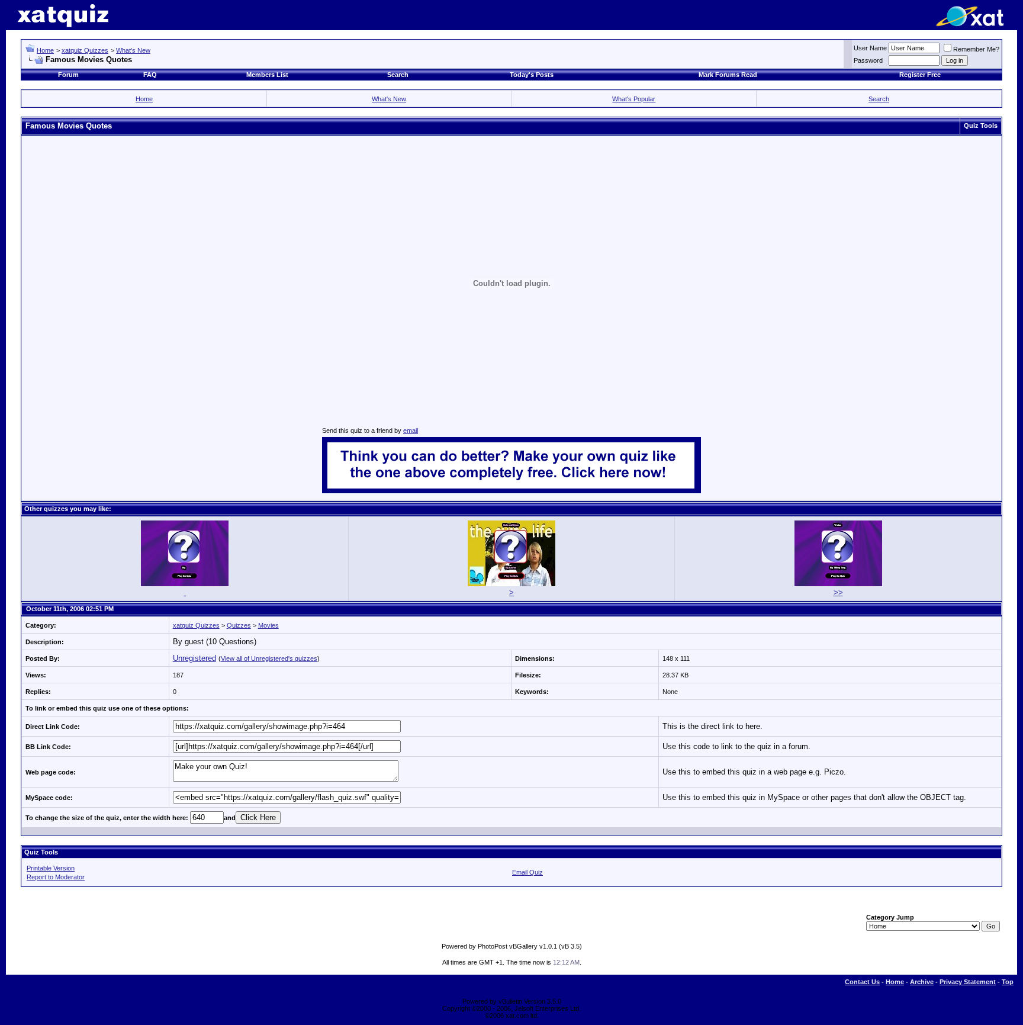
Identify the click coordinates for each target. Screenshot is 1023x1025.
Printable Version (51, 868)
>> (838, 592)
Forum (68, 74)
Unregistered (194, 658)
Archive (922, 981)
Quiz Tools (981, 125)
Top (1008, 981)
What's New (133, 50)
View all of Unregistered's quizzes (269, 658)
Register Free (920, 74)
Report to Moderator (56, 877)
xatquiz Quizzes (85, 50)
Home (45, 50)
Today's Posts (532, 74)
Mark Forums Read (728, 74)
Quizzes (239, 625)
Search (397, 74)
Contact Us (862, 981)
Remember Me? (976, 49)
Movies (268, 625)
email (410, 430)
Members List (267, 74)
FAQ (150, 74)
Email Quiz (527, 872)
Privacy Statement (968, 981)
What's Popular (633, 98)
